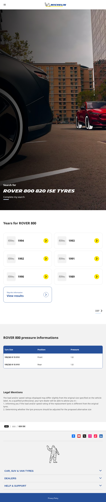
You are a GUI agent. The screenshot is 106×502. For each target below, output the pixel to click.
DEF (97, 310)
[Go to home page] (55, 4)
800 (14, 426)
